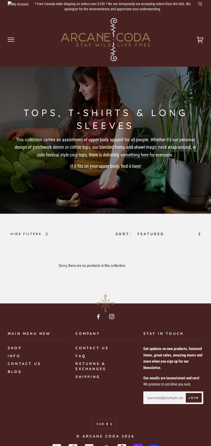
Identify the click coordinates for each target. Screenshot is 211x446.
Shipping (87, 376)
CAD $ (102, 424)
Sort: (125, 234)
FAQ (80, 356)
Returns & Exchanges (90, 366)
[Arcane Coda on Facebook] (99, 317)
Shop (15, 348)
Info (14, 356)
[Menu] (11, 40)
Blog (15, 371)
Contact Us (92, 348)
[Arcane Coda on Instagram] (112, 317)
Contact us (24, 363)
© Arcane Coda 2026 (105, 436)
